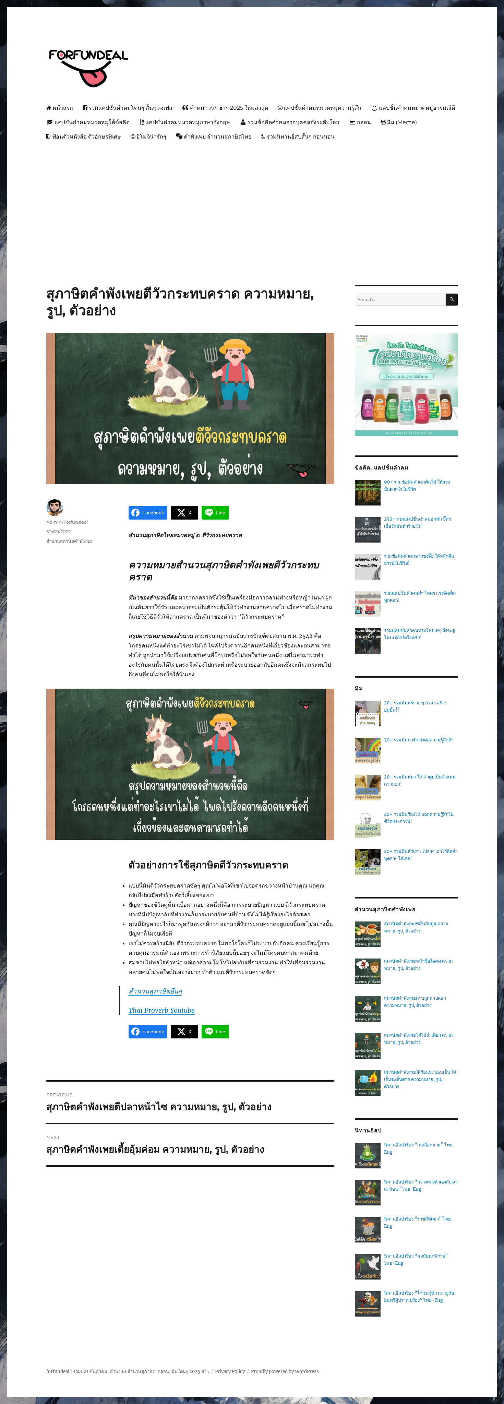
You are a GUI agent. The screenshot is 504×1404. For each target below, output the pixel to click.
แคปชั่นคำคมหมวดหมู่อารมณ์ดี (417, 108)
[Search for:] (400, 299)
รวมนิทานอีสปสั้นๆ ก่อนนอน (301, 136)
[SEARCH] (452, 300)
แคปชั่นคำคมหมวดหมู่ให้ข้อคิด (92, 122)
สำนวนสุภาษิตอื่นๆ (155, 991)
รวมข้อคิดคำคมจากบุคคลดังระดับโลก (293, 122)
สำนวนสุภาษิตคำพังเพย (69, 541)
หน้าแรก (62, 108)
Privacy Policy (230, 1372)
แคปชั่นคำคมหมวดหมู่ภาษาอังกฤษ (187, 122)
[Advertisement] (253, 196)
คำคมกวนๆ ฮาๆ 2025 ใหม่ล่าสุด (229, 108)
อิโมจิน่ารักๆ (151, 136)
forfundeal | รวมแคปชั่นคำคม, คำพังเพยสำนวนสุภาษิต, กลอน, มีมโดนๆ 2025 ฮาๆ (127, 1372)
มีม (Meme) (402, 122)
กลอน (364, 122)
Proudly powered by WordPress (285, 1372)
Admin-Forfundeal (67, 522)
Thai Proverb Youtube (162, 1010)
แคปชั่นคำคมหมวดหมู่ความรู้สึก (322, 108)
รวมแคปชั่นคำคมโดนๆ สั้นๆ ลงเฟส (130, 108)
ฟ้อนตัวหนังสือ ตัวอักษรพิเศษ (86, 136)
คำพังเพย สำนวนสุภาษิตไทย (217, 136)
